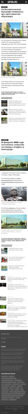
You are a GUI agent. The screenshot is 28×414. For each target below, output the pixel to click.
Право (21, 389)
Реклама (22, 408)
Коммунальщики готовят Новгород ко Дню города (16, 249)
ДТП (2, 384)
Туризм (9, 240)
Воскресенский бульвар (10, 92)
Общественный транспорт (8, 397)
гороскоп (11, 388)
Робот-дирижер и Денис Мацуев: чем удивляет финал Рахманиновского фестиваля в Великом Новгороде (17, 112)
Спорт (11, 389)
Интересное (4, 376)
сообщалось (11, 208)
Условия (15, 410)
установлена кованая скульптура (10, 182)
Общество (22, 93)
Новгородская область (7, 380)
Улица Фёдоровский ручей (12, 241)
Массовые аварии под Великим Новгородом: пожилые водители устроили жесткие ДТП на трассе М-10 (17, 103)
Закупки (18, 397)
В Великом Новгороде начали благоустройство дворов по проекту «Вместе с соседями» (17, 119)
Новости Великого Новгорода (10, 93)
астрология (4, 399)
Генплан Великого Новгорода (11, 238)
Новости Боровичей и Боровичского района (12, 395)
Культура (20, 92)
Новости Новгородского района (17, 391)
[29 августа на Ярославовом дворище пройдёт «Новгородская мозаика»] (4, 268)
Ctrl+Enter (3, 338)
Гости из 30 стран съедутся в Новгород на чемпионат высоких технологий (17, 258)
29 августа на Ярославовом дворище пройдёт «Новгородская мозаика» (16, 267)
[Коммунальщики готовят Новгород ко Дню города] (4, 251)
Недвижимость (12, 399)
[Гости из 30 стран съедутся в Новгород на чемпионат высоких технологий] (4, 259)
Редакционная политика (11, 408)
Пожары (17, 388)
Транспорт (23, 384)
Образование (5, 391)
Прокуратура (16, 384)
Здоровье (19, 386)
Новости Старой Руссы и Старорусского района (13, 393)
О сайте (6, 406)
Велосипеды (5, 388)
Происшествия (17, 380)
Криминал (13, 386)
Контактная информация (17, 406)
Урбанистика (20, 382)
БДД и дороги (8, 384)
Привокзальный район (8, 94)
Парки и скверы (5, 386)
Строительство (5, 389)
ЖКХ (22, 388)
